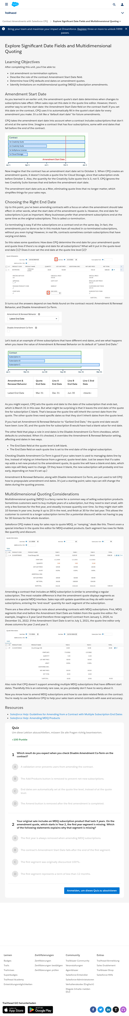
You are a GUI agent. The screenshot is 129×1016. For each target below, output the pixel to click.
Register (82, 29)
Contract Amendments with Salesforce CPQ (25, 21)
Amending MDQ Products (35, 718)
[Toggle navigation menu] (122, 13)
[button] (87, 21)
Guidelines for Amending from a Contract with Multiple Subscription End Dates (66, 714)
